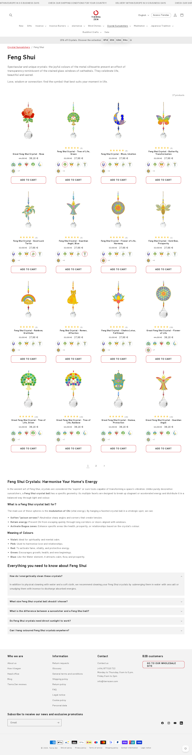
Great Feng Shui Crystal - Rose (28, 154)
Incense (40, 26)
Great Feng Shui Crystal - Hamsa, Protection (118, 421)
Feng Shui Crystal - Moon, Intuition (118, 154)
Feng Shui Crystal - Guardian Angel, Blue (73, 242)
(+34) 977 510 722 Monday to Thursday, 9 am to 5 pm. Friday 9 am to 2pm (116, 672)
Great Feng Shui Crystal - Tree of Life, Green (28, 421)
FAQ (54, 689)
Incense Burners (57, 26)
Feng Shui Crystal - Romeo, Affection (73, 331)
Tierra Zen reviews (17, 684)
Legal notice (58, 695)
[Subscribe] (58, 722)
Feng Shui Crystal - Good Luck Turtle (28, 242)
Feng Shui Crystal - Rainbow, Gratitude (28, 331)
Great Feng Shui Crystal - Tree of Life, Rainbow (73, 421)
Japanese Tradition (161, 26)
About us (12, 663)
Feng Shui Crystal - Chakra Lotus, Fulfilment (118, 331)
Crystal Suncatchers (117, 26)
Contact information (129, 748)
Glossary (57, 668)
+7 (19, 171)
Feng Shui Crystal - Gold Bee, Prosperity (163, 242)
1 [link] (88, 465)
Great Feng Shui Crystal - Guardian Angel (163, 421)
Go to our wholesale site (161, 664)
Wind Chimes (94, 26)
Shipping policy (60, 679)
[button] (11, 15)
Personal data (59, 705)
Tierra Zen (53, 748)
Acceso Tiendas (161, 15)
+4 (64, 171)
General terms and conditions (67, 674)
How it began (14, 668)
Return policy (59, 684)
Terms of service (95, 748)
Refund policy (66, 748)
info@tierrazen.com (108, 681)
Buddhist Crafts (91, 32)
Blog (10, 679)
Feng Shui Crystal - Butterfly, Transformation (163, 152)
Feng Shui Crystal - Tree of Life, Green (73, 152)
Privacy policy (80, 748)
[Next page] (104, 466)
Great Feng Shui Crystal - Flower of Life (163, 331)
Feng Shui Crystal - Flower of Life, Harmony (118, 242)
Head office (13, 674)
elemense (77, 26)
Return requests (60, 663)
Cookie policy (59, 700)
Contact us (103, 663)
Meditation (139, 26)
